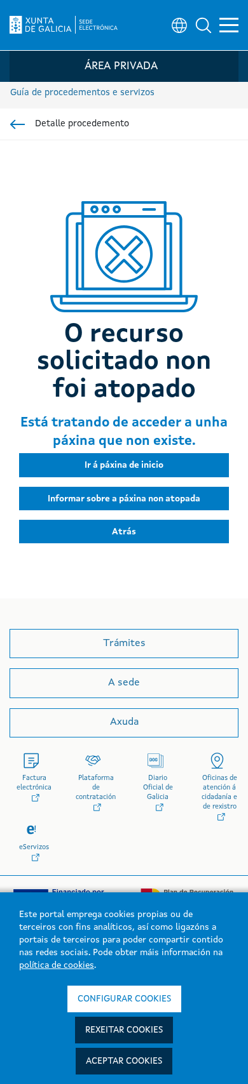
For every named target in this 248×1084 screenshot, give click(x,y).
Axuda (124, 722)
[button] (203, 25)
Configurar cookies (124, 999)
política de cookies (56, 965)
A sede (124, 683)
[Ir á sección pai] (17, 124)
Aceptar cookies (124, 1061)
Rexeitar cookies (124, 1030)
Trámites (124, 643)
